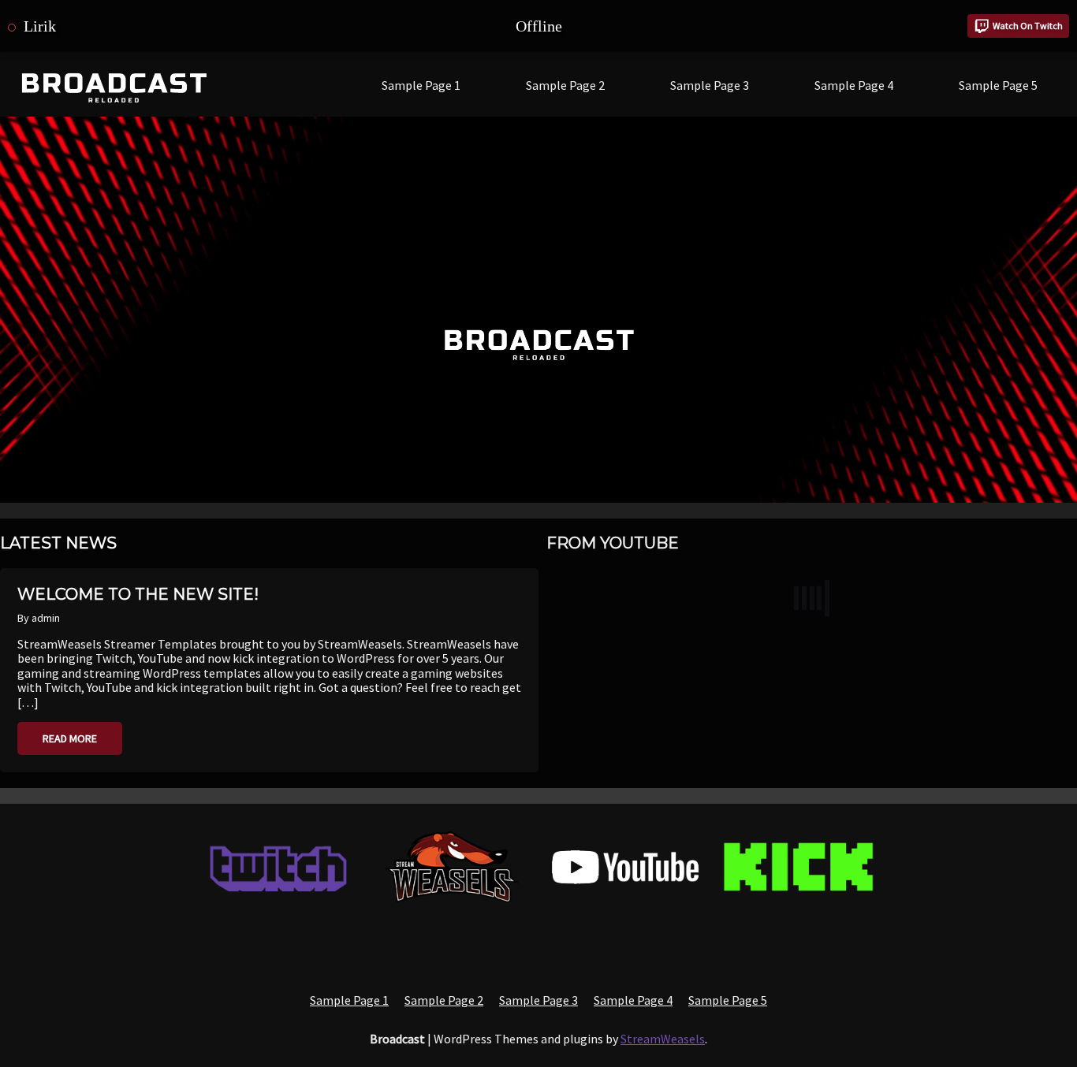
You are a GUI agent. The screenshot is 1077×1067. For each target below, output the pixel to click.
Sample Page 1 (421, 85)
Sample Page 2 (565, 85)
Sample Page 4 (853, 85)
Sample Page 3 (709, 85)
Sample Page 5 (998, 85)
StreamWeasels (662, 1039)
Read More (70, 738)
